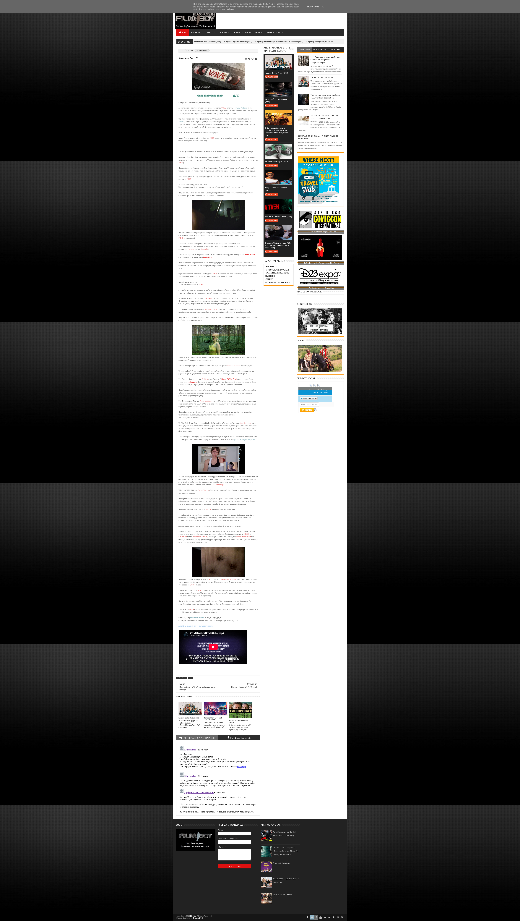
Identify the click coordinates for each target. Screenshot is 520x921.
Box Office (224, 32)
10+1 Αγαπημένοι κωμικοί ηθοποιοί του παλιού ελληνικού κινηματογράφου (326, 60)
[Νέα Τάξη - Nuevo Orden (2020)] (278, 202)
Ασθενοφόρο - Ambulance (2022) (323, 42)
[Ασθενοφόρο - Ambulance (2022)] (278, 84)
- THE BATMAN (271, 267)
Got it (324, 7)
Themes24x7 (198, 918)
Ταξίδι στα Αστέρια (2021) (276, 161)
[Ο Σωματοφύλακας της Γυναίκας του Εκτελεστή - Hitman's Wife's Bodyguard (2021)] (278, 113)
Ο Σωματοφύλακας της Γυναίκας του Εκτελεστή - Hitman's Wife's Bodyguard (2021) (276, 132)
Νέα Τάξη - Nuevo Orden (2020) (278, 216)
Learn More (313, 7)
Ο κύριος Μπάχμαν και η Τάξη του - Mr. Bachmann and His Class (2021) (278, 245)
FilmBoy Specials (240, 32)
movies (190, 50)
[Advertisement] (294, 18)
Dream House (249, 255)
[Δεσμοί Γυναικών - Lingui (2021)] (278, 173)
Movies (194, 32)
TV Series (208, 32)
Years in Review (273, 32)
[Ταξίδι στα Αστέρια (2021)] (278, 146)
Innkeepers (192, 382)
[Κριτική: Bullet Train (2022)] (278, 58)
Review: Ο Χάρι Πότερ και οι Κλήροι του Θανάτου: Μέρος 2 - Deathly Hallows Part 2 (285, 851)
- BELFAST (269, 279)
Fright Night (207, 257)
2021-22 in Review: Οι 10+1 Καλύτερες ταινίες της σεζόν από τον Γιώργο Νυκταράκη (274, 42)
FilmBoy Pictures (182, 678)
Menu (257, 32)
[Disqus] (218, 779)
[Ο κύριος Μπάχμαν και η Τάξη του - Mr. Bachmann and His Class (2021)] (278, 228)
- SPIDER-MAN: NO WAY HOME (277, 282)
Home (184, 32)
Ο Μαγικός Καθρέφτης (282, 863)
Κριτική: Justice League (282, 894)
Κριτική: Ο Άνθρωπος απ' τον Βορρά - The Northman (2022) (214, 42)
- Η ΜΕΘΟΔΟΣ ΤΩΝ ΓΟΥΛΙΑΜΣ (277, 270)
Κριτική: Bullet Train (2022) (322, 77)
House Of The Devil (229, 379)
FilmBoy (193, 916)
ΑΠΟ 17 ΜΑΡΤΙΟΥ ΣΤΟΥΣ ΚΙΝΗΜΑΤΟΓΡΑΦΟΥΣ (277, 49)
